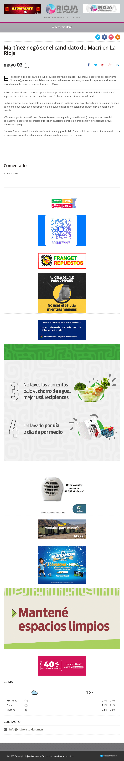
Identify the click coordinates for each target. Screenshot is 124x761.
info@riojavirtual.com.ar (26, 729)
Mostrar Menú (63, 27)
